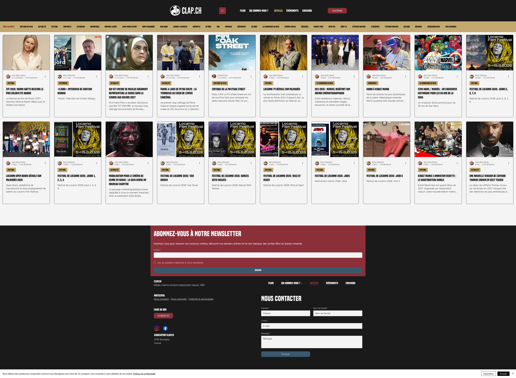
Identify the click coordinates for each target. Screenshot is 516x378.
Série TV (344, 26)
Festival (54, 26)
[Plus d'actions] (46, 94)
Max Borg (164, 26)
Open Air (332, 26)
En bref (208, 26)
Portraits (67, 26)
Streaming (375, 26)
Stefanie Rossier (391, 26)
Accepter (503, 373)
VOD (218, 26)
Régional (418, 26)
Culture (407, 26)
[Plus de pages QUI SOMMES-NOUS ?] (269, 10)
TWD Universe (450, 26)
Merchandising (433, 26)
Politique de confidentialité (144, 373)
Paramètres (489, 373)
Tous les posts (9, 26)
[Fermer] (512, 374)
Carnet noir (318, 26)
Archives (304, 26)
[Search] (222, 10)
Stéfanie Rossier (359, 26)
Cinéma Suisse (290, 26)
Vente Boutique (425, 361)
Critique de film (26, 26)
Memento (196, 26)
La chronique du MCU (271, 26)
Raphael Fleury (111, 26)
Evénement (241, 26)
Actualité (42, 26)
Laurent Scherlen (180, 26)
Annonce (228, 26)
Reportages (94, 26)
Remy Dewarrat (148, 26)
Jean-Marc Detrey (129, 26)
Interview (81, 26)
